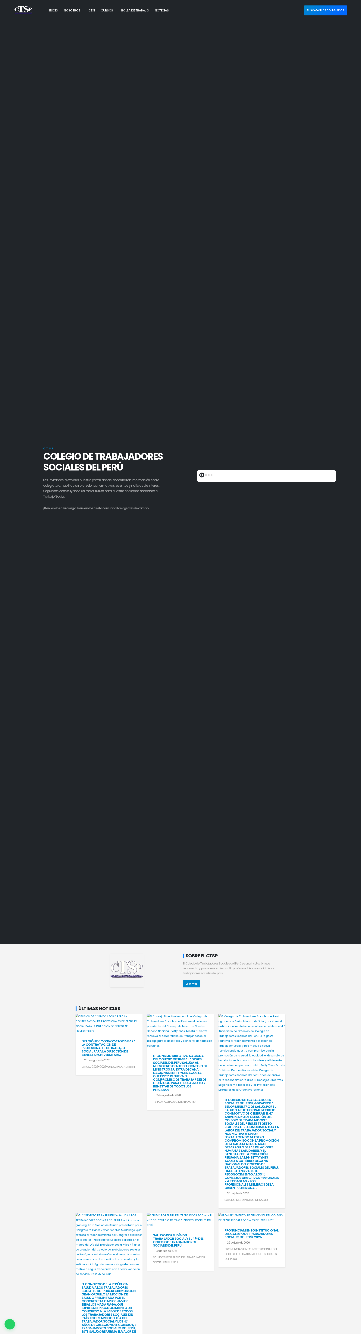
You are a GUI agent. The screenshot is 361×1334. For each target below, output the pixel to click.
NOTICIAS (162, 10)
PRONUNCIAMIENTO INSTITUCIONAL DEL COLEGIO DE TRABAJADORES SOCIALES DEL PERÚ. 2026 (251, 1233)
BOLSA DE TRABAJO (135, 10)
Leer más (191, 983)
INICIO (53, 10)
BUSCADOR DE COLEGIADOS (325, 10)
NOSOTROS (72, 10)
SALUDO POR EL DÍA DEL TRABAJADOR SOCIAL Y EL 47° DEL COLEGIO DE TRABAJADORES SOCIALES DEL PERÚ (178, 1240)
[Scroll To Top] (354, 1330)
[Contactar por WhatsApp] (10, 1324)
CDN (92, 10)
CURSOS (107, 10)
